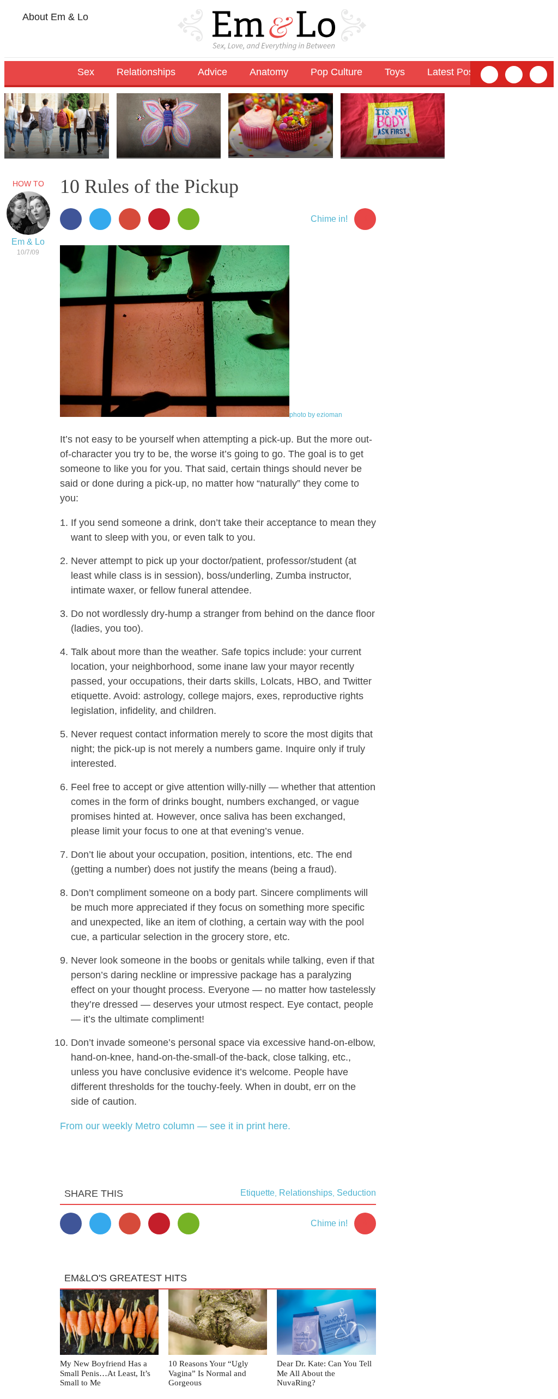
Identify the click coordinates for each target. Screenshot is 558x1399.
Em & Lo (28, 241)
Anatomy (269, 71)
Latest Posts (454, 71)
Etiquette (257, 1192)
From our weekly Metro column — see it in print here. (175, 1126)
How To (28, 183)
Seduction (356, 1192)
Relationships (305, 1192)
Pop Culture (336, 71)
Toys (395, 71)
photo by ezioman (315, 415)
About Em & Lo (54, 16)
